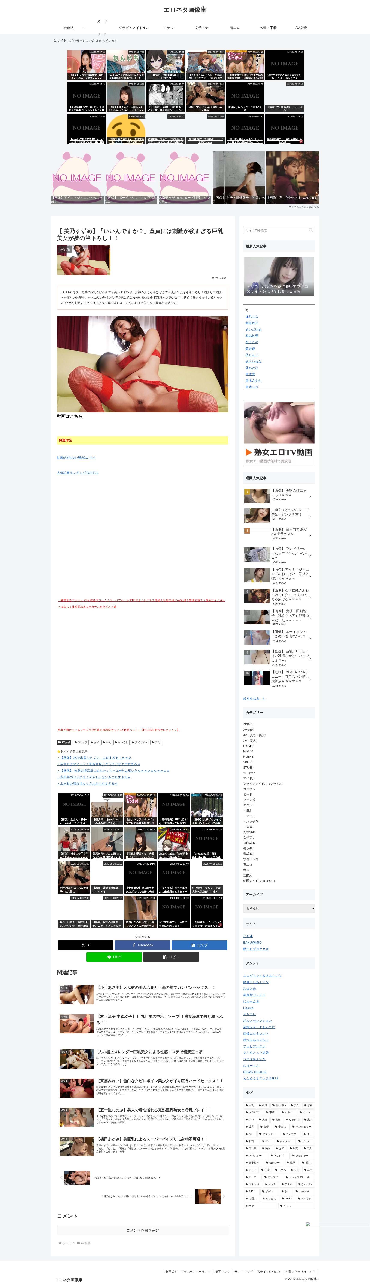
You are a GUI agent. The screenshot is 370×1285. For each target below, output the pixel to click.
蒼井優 (250, 348)
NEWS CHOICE (255, 1072)
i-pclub (248, 1007)
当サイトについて (269, 1271)
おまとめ (249, 988)
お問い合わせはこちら (300, 1271)
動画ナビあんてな (256, 982)
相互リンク (222, 1271)
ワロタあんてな (254, 1059)
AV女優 (66, 742)
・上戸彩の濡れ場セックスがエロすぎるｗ (87, 783)
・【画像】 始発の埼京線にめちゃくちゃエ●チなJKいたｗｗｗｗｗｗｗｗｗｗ (113, 770)
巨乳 (108, 742)
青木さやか (254, 380)
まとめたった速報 (256, 1052)
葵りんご (252, 355)
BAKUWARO (252, 942)
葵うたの (252, 342)
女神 (96, 742)
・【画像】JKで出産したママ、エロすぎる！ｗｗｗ (94, 757)
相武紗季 (252, 335)
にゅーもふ (251, 1065)
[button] (171, 957)
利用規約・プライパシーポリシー (188, 1271)
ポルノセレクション (257, 1020)
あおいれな (254, 361)
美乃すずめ (141, 742)
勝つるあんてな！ (256, 1040)
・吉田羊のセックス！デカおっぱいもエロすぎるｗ (94, 777)
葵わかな (252, 367)
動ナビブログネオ (256, 949)
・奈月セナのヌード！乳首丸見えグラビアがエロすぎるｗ (98, 764)
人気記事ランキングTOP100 (77, 472)
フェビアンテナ (254, 1046)
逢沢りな (252, 316)
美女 (157, 742)
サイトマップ (243, 1271)
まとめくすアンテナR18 (260, 1078)
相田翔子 (252, 323)
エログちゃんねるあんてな (262, 975)
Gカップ (82, 742)
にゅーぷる (251, 1001)
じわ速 (248, 936)
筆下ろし (123, 742)
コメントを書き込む (142, 1230)
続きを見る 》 (254, 698)
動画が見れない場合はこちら (76, 457)
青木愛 (250, 374)
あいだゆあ (254, 329)
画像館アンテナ (254, 995)
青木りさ (252, 387)
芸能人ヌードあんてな (259, 1027)
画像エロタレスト (256, 1033)
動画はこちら (70, 416)
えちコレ (249, 1014)
